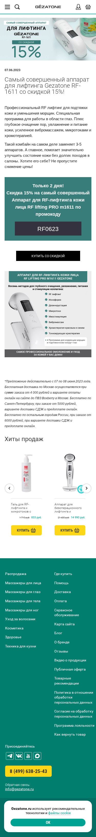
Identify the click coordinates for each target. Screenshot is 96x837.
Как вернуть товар (70, 734)
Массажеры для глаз (22, 592)
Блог (58, 633)
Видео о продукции (70, 660)
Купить (23, 530)
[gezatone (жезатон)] (48, 7)
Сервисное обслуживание (66, 612)
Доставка (62, 592)
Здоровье (13, 637)
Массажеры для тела (22, 601)
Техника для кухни (20, 646)
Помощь (61, 583)
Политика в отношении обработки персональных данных (73, 697)
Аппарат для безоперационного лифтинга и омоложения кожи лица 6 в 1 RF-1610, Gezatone (68, 508)
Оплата (60, 601)
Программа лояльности (74, 725)
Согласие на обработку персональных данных (73, 713)
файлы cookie (59, 813)
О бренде (61, 642)
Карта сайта (64, 624)
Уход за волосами (20, 619)
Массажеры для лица (23, 583)
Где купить (63, 574)
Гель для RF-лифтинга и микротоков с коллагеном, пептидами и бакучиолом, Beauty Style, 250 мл (25, 508)
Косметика (14, 628)
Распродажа (15, 574)
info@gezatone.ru (19, 789)
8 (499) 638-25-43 (28, 771)
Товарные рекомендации (66, 680)
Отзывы (61, 651)
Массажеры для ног (22, 610)
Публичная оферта (70, 669)
